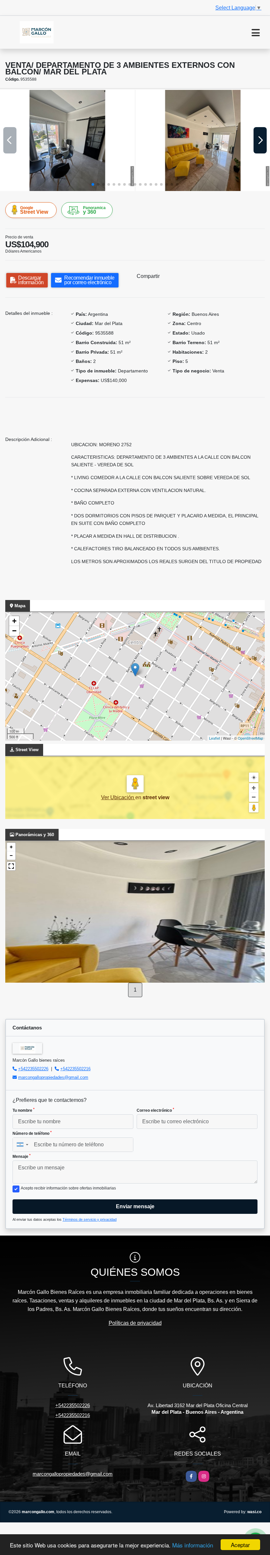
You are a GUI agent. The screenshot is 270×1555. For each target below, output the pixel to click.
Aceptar (240, 1545)
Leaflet (214, 738)
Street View (34, 210)
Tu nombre (24, 1110)
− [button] (14, 631)
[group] (67, 140)
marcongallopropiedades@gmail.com (53, 1077)
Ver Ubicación (118, 797)
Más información (192, 1545)
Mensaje (22, 1156)
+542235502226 (33, 1068)
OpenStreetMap (250, 738)
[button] (93, 184)
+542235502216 (75, 1068)
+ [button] (14, 621)
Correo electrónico (155, 1110)
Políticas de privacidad (135, 1323)
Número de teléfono (32, 1133)
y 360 (94, 210)
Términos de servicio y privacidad (90, 1219)
